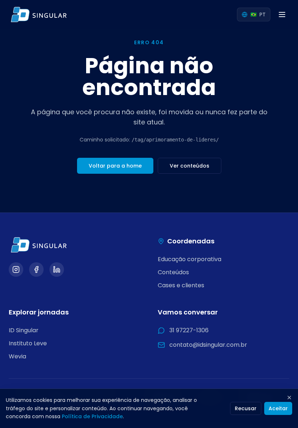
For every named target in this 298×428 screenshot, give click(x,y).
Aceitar (278, 408)
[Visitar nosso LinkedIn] (56, 269)
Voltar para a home (115, 165)
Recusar (246, 408)
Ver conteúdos (189, 165)
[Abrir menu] (282, 14)
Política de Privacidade (92, 416)
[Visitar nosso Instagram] (16, 269)
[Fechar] (289, 397)
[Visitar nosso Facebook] (36, 269)
